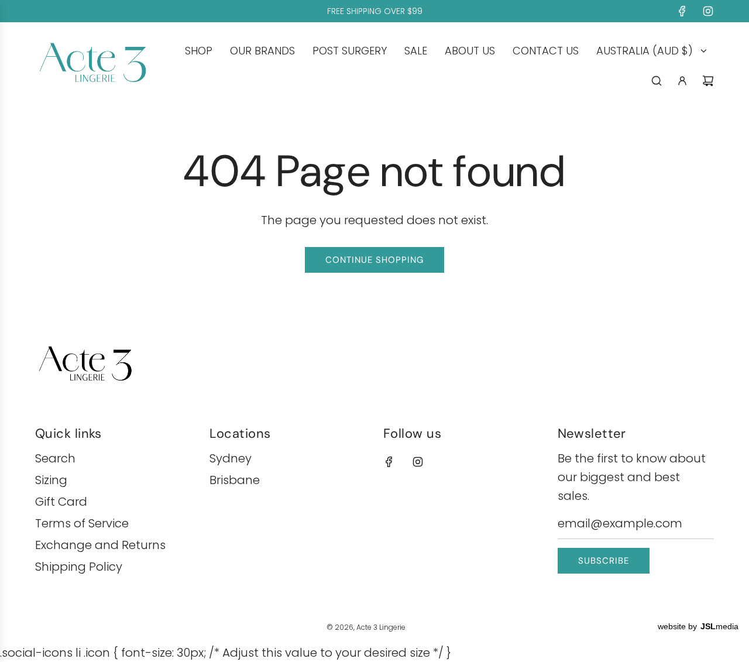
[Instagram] (708, 11)
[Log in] (682, 81)
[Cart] (708, 81)
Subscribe (603, 561)
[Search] (656, 81)
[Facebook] (682, 11)
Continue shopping (374, 260)
